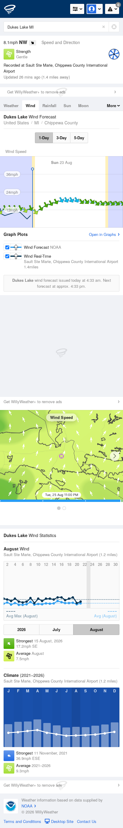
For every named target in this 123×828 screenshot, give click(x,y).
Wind (30, 105)
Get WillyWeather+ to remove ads (36, 92)
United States (16, 123)
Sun (67, 105)
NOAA (27, 806)
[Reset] (103, 26)
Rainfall (49, 105)
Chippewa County (61, 123)
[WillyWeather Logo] (13, 9)
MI (36, 123)
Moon (83, 105)
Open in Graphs (102, 234)
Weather (11, 105)
